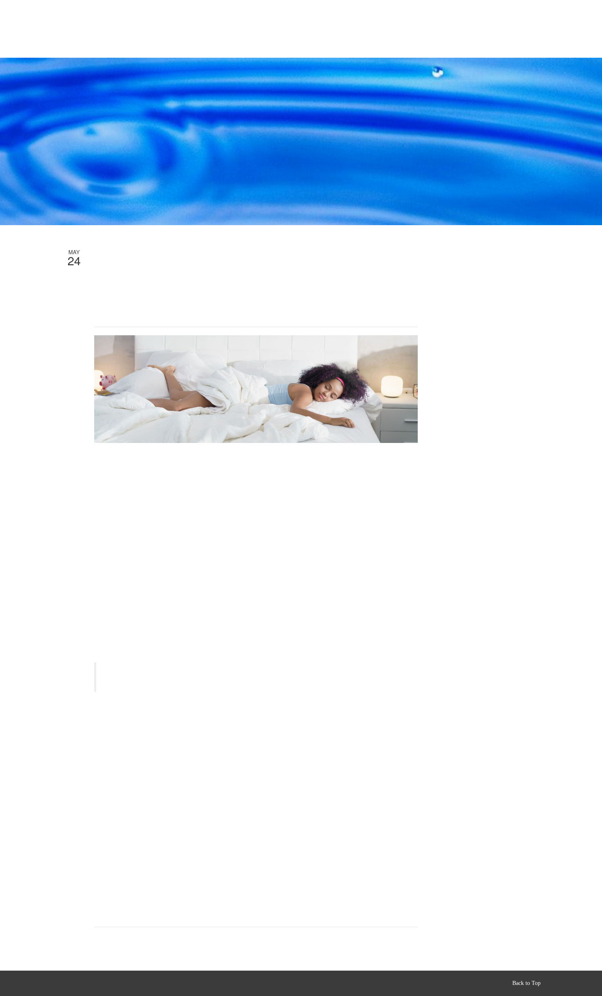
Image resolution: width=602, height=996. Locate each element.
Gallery (415, 29)
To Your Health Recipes (186, 29)
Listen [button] (99, 29)
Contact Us (501, 29)
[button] (569, 23)
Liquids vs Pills (372, 29)
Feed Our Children (280, 29)
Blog (237, 29)
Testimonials (456, 29)
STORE (134, 29)
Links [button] (324, 29)
